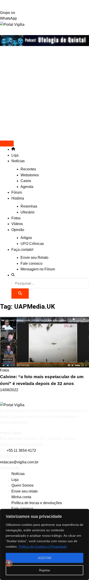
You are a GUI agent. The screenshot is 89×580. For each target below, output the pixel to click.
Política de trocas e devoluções (36, 503)
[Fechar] (84, 513)
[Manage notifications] (9, 563)
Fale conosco (31, 263)
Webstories (30, 175)
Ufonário (27, 212)
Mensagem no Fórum (38, 269)
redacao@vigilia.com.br (19, 462)
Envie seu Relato (34, 257)
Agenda (27, 187)
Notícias (18, 161)
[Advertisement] (44, 92)
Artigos (26, 238)
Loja (14, 155)
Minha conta (21, 497)
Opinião (17, 230)
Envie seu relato (24, 491)
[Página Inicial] (13, 149)
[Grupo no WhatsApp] (44, 5)
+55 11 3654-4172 (21, 450)
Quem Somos (22, 485)
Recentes (28, 169)
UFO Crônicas (32, 244)
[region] (44, 544)
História (17, 198)
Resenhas (29, 206)
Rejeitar (44, 570)
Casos (26, 181)
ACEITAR (44, 558)
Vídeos (17, 224)
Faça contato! (22, 250)
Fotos (16, 218)
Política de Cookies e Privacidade (43, 546)
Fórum (16, 192)
